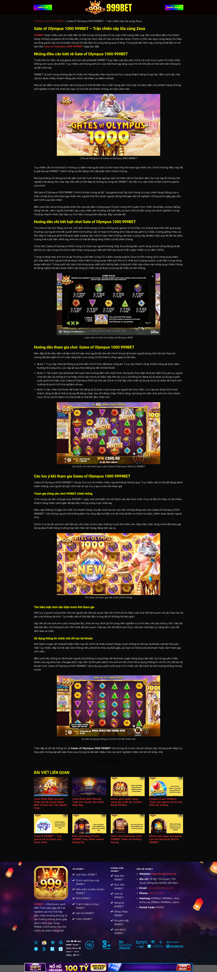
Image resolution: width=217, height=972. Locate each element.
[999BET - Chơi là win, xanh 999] (108, 7)
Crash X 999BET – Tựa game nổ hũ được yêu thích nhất (48, 839)
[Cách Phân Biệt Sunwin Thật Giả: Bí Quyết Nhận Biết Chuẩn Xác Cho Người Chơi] (51, 786)
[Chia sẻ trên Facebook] (98, 762)
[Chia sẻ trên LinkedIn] (119, 762)
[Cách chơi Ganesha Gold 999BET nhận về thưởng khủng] (128, 823)
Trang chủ (40, 21)
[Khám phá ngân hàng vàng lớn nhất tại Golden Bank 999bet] (128, 786)
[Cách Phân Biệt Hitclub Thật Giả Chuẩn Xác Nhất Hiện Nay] (89, 786)
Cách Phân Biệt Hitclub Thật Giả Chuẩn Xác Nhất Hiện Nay (88, 802)
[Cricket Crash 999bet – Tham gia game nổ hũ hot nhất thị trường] (166, 786)
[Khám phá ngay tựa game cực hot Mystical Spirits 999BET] (166, 823)
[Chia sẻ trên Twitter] (103, 762)
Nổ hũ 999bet (57, 21)
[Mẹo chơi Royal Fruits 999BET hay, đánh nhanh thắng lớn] (89, 823)
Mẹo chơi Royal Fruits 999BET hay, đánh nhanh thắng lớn (88, 839)
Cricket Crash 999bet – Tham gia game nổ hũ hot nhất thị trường (165, 802)
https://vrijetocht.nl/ (163, 873)
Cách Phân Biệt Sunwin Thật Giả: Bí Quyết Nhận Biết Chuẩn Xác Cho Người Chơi (50, 804)
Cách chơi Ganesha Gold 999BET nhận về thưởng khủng (126, 839)
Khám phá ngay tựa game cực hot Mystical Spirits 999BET (165, 839)
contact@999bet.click (160, 888)
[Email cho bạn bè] (108, 762)
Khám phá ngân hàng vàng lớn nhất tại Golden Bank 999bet (126, 802)
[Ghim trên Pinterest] (113, 762)
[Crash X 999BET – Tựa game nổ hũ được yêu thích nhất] (51, 823)
